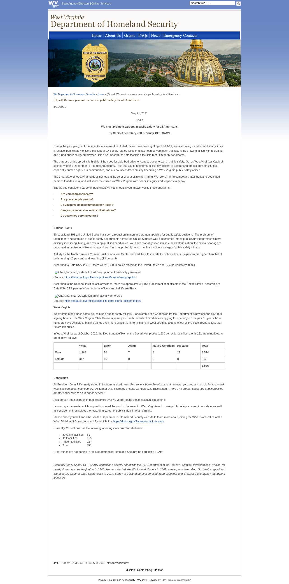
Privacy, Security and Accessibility (116, 580)
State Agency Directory (75, 3)
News (155, 35)
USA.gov (152, 580)
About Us (113, 35)
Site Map (158, 570)
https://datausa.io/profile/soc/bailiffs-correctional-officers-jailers (103, 300)
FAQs (143, 35)
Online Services (101, 3)
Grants (129, 35)
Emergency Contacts (180, 35)
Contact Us (144, 570)
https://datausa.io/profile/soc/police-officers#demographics (100, 277)
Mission (130, 570)
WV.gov (141, 580)
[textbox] (212, 3)
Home (97, 35)
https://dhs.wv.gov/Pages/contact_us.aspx (138, 421)
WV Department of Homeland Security (74, 94)
